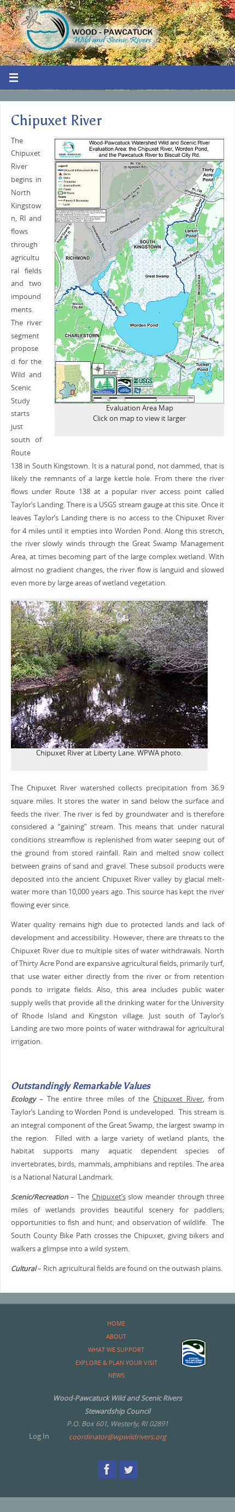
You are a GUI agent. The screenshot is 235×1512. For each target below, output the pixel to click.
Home (116, 1323)
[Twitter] (128, 1469)
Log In (39, 1436)
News (116, 1375)
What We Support (116, 1349)
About (116, 1336)
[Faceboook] (107, 1469)
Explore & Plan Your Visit (116, 1362)
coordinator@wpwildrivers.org (117, 1436)
